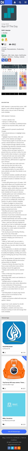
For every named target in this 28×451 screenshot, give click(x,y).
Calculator (10, 57)
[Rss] (18, 447)
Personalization (11, 49)
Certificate (16, 438)
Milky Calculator (7, 418)
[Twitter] (12, 447)
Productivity (20, 49)
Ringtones (4, 55)
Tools (3, 51)
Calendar (21, 57)
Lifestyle (3, 49)
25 (5, 388)
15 (5, 352)
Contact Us (9, 438)
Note (12, 55)
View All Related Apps (14, 431)
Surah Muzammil (7, 346)
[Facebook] (9, 447)
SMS (9, 55)
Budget (4, 57)
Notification (22, 55)
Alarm (16, 55)
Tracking (16, 57)
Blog (3, 438)
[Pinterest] (15, 447)
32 (5, 43)
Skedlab (5, 33)
